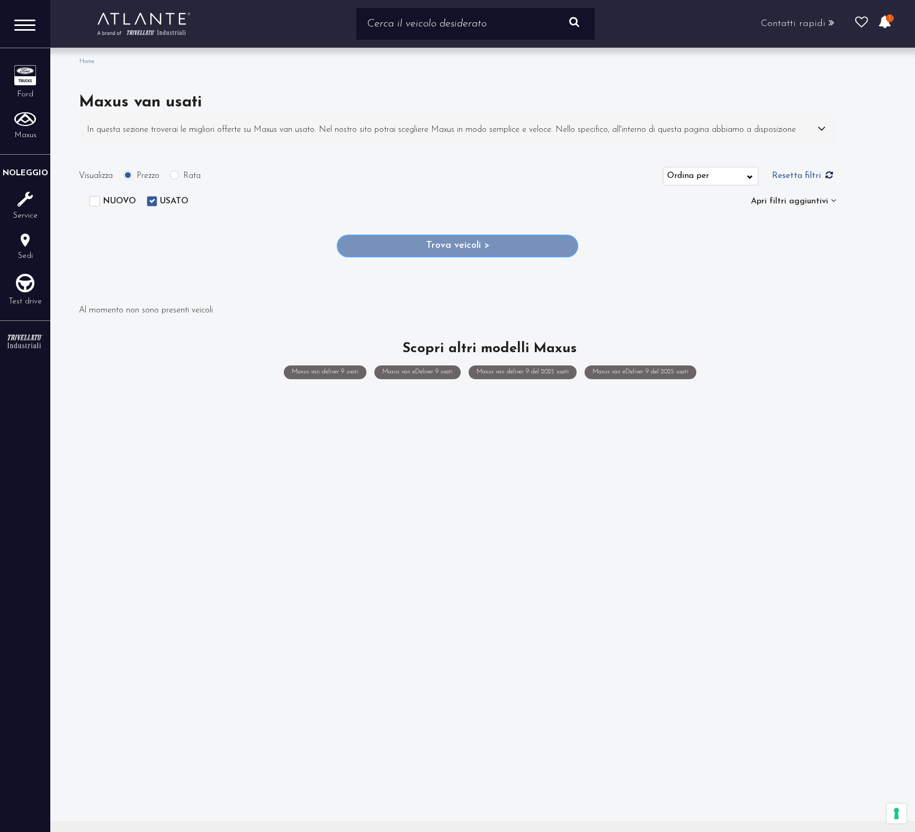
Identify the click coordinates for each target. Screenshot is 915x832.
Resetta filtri (797, 176)
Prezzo (148, 176)
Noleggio (25, 173)
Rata (192, 176)
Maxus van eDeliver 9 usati (417, 372)
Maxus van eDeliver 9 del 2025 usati (640, 372)
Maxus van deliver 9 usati (324, 372)
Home (86, 61)
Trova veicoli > (457, 246)
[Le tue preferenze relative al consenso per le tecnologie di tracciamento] (896, 813)
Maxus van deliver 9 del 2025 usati (522, 372)
